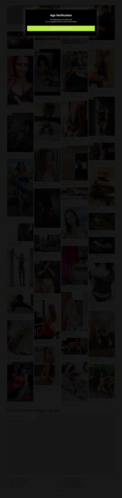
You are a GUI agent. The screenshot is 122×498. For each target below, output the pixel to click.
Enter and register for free (61, 28)
